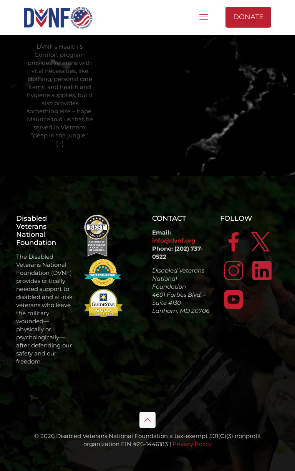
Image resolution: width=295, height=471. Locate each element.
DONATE (248, 17)
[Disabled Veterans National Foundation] (61, 17)
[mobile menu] (203, 17)
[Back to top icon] (147, 420)
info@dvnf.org (174, 240)
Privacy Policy (192, 444)
